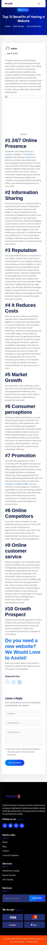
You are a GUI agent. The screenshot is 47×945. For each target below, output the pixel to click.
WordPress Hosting (10, 871)
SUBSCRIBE (37, 898)
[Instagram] (16, 825)
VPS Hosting (7, 879)
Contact (5, 851)
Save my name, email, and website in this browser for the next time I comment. (23, 752)
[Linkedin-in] (21, 825)
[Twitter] (10, 825)
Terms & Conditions (10, 855)
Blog (4, 846)
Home (7, 26)
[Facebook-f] (4, 825)
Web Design (23, 10)
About (5, 842)
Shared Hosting (8, 875)
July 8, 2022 (12, 53)
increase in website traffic (16, 484)
